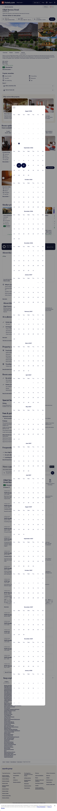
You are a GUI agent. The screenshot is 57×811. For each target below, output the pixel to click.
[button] (42, 119)
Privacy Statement (41, 806)
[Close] (54, 805)
